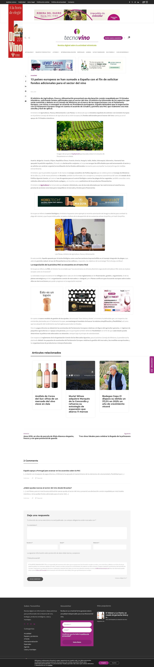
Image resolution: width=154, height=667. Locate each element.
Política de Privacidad (41, 570)
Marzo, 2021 (33, 91)
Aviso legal (31, 2)
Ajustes (114, 663)
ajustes (50, 665)
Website (96, 543)
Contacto (71, 2)
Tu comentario (32, 525)
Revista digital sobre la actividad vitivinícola (77, 45)
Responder (39, 478)
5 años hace (26, 478)
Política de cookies (43, 2)
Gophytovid (75, 154)
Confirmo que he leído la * (75, 635)
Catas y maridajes (99, 52)
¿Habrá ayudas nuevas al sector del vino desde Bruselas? (48, 488)
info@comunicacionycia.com (102, 568)
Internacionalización (68, 52)
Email (62, 543)
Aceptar (103, 663)
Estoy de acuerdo (34, 558)
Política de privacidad (59, 2)
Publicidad (21, 2)
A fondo (55, 52)
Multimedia (110, 52)
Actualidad (29, 52)
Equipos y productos (43, 52)
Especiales (80, 52)
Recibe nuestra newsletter (113, 38)
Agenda (88, 52)
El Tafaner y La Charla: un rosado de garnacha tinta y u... (117, 615)
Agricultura (44, 185)
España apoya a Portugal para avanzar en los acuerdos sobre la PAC (52, 471)
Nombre (30, 543)
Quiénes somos (11, 2)
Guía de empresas (122, 52)
